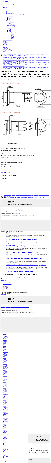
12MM (12, 34)
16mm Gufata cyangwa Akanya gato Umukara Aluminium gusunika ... (25, 258)
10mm (9, 29)
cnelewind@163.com (7, 282)
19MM (12, 36)
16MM (12, 35)
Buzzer (7, 17)
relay (7, 11)
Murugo (5, 7)
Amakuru (5, 42)
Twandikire (5, 44)
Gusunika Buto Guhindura (14, 32)
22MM (12, 37)
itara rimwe (10, 16)
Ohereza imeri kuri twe (5, 172)
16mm (9, 30)
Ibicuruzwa (5, 8)
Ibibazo (4, 43)
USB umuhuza (9, 20)
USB (9, 23)
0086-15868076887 (7, 284)
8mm (9, 28)
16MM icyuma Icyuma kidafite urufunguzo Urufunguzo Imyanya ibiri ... (26, 265)
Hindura (7, 10)
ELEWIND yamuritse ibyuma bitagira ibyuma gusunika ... (22, 239)
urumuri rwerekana (10, 13)
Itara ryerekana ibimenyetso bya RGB (16, 14)
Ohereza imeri (3, 294)
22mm (9, 31)
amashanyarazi (11, 26)
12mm (12, 24)
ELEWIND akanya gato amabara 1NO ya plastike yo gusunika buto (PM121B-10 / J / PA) (25, 197)
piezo (7, 12)
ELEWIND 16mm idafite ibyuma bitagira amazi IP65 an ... (22, 252)
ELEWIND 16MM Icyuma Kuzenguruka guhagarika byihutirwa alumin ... (26, 246)
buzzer (9, 18)
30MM (12, 38)
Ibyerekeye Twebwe (7, 40)
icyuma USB (11, 22)
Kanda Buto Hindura (10, 25)
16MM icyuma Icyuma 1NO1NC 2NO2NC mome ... (20, 271)
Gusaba (4, 41)
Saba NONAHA (4, 280)
